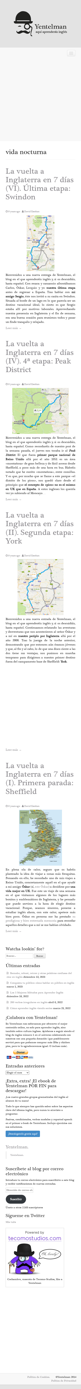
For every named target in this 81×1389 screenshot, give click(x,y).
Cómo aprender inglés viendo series (31, 1008)
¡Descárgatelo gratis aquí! (22, 1134)
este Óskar (41, 887)
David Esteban (32, 211)
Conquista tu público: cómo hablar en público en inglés (42, 983)
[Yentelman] (40, 23)
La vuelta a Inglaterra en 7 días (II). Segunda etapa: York (40, 528)
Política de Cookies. (38, 1377)
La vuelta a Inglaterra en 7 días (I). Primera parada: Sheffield (40, 778)
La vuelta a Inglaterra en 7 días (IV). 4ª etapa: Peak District (40, 357)
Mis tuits (11, 1222)
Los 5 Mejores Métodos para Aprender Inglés (36, 992)
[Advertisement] (40, 100)
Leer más (14, 328)
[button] (40, 243)
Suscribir (16, 1199)
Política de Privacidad (63, 1380)
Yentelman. (17, 1147)
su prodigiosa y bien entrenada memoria (40, 918)
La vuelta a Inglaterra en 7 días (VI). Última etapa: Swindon (40, 184)
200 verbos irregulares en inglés (29, 1002)
